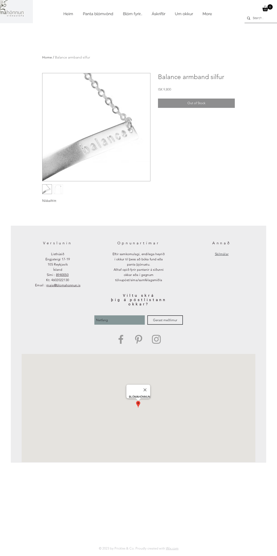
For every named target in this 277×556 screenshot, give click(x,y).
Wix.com (172, 548)
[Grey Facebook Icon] (121, 339)
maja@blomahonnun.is (63, 285)
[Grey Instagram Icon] (156, 339)
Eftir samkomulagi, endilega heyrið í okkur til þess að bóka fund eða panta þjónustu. (139, 259)
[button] (267, 7)
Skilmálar (222, 254)
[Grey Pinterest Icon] (139, 339)
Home (47, 57)
